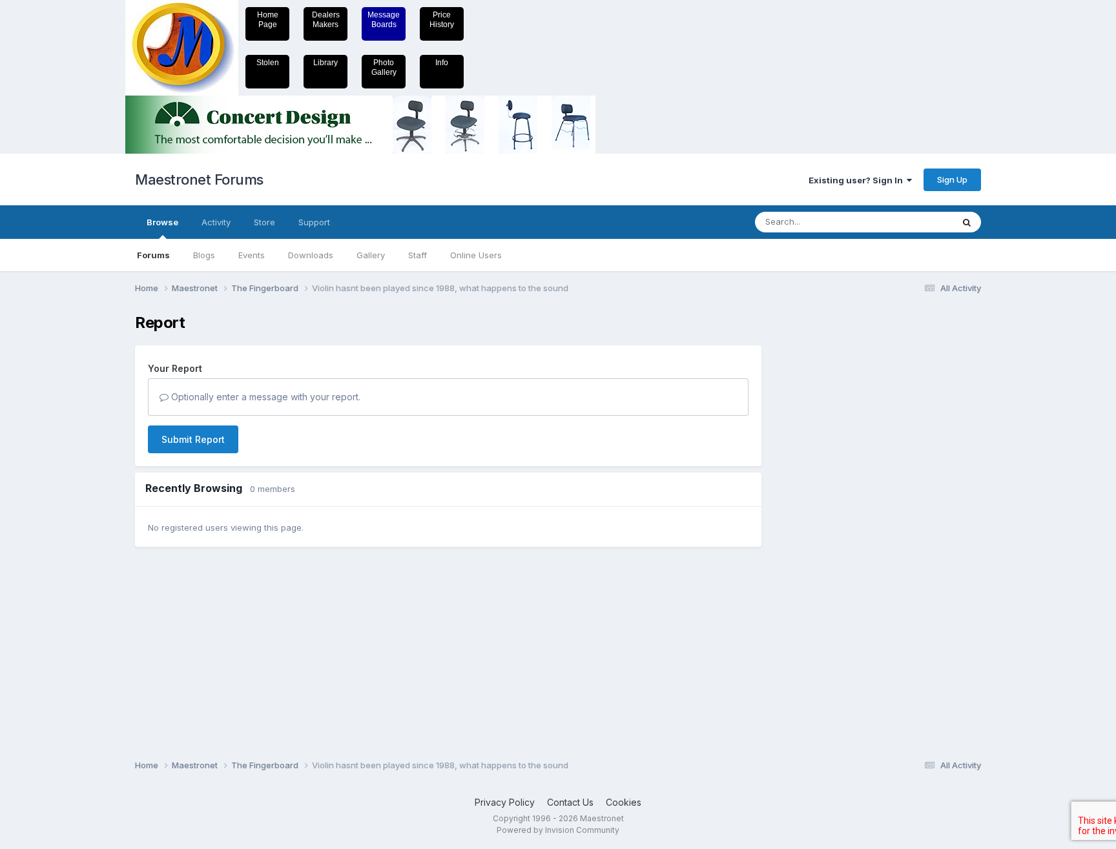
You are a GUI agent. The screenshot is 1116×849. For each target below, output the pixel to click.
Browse (162, 222)
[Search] (967, 222)
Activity (216, 222)
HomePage (267, 19)
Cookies (623, 802)
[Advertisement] (826, 507)
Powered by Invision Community (558, 830)
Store (264, 222)
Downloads (310, 255)
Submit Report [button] (193, 439)
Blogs (204, 255)
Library (325, 62)
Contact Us (570, 802)
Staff (417, 255)
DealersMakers (326, 19)
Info (441, 62)
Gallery (370, 255)
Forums (153, 255)
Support (314, 222)
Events (251, 255)
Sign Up (952, 179)
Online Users (476, 255)
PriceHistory (441, 19)
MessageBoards (383, 19)
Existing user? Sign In (858, 180)
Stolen (267, 62)
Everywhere (912, 222)
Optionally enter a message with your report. (264, 396)
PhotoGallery (384, 67)
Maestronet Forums (199, 179)
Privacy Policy (505, 802)
